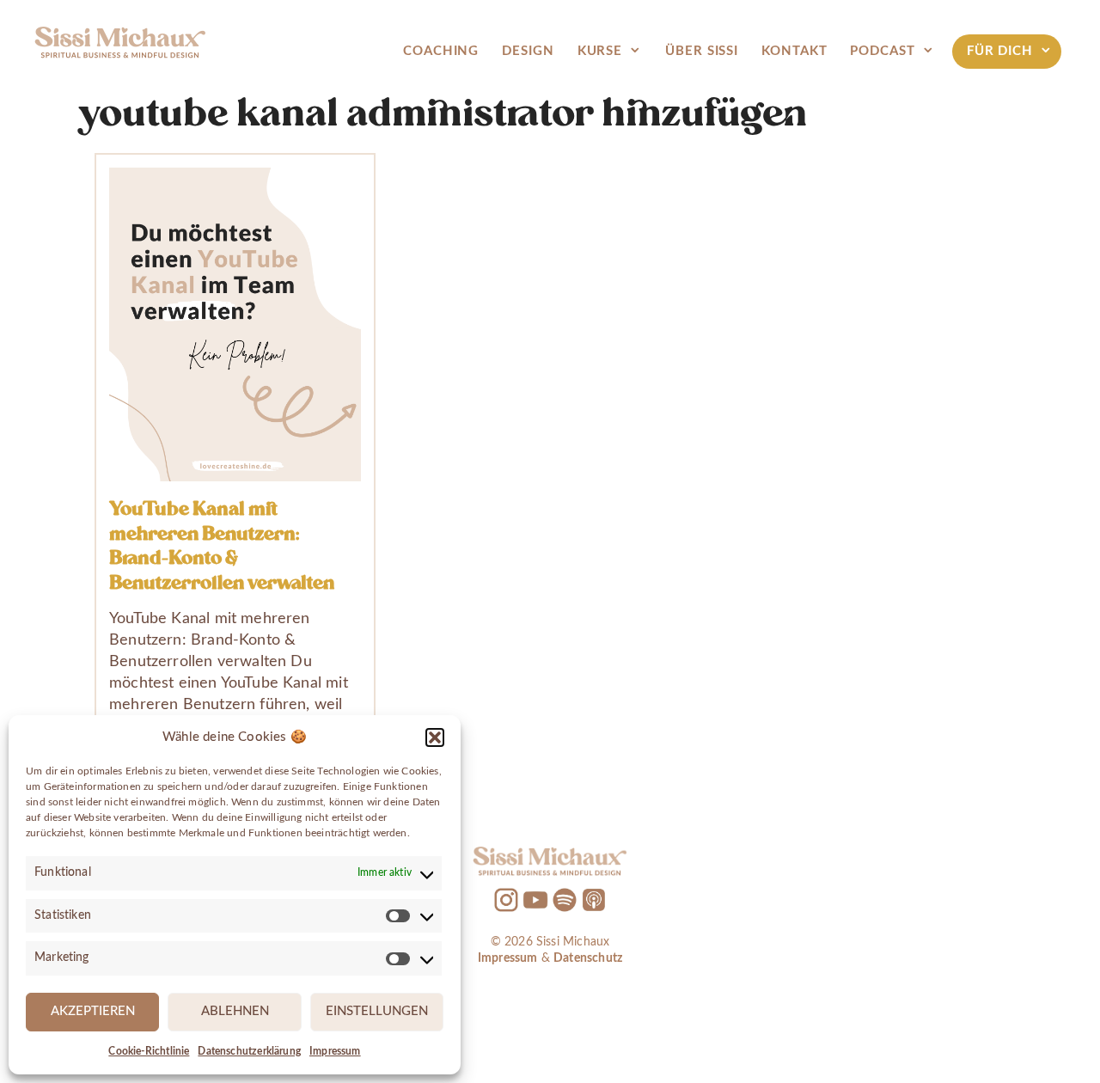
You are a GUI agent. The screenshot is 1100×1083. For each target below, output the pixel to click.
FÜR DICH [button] (1000, 51)
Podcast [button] (882, 51)
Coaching (441, 51)
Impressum (335, 1051)
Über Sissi (701, 51)
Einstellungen (377, 1011)
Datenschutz (587, 958)
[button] (434, 737)
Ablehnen (235, 1011)
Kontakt (794, 51)
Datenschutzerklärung (249, 1051)
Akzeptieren (93, 1011)
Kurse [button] (600, 51)
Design (527, 51)
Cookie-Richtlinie (148, 1051)
